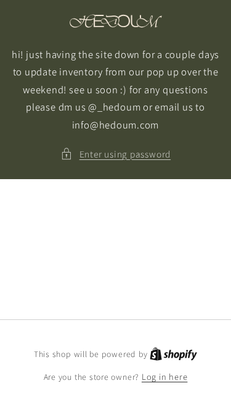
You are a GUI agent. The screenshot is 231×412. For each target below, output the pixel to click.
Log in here (164, 376)
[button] (115, 154)
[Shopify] (173, 353)
